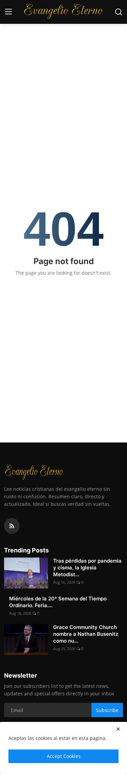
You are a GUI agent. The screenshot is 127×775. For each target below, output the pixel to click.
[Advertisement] (63, 67)
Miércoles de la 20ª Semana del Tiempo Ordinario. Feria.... (58, 602)
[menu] (8, 11)
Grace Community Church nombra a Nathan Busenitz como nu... (85, 634)
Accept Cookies (64, 756)
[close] (118, 729)
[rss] (12, 526)
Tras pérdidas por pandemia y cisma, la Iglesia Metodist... (87, 568)
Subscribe (107, 710)
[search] (118, 11)
